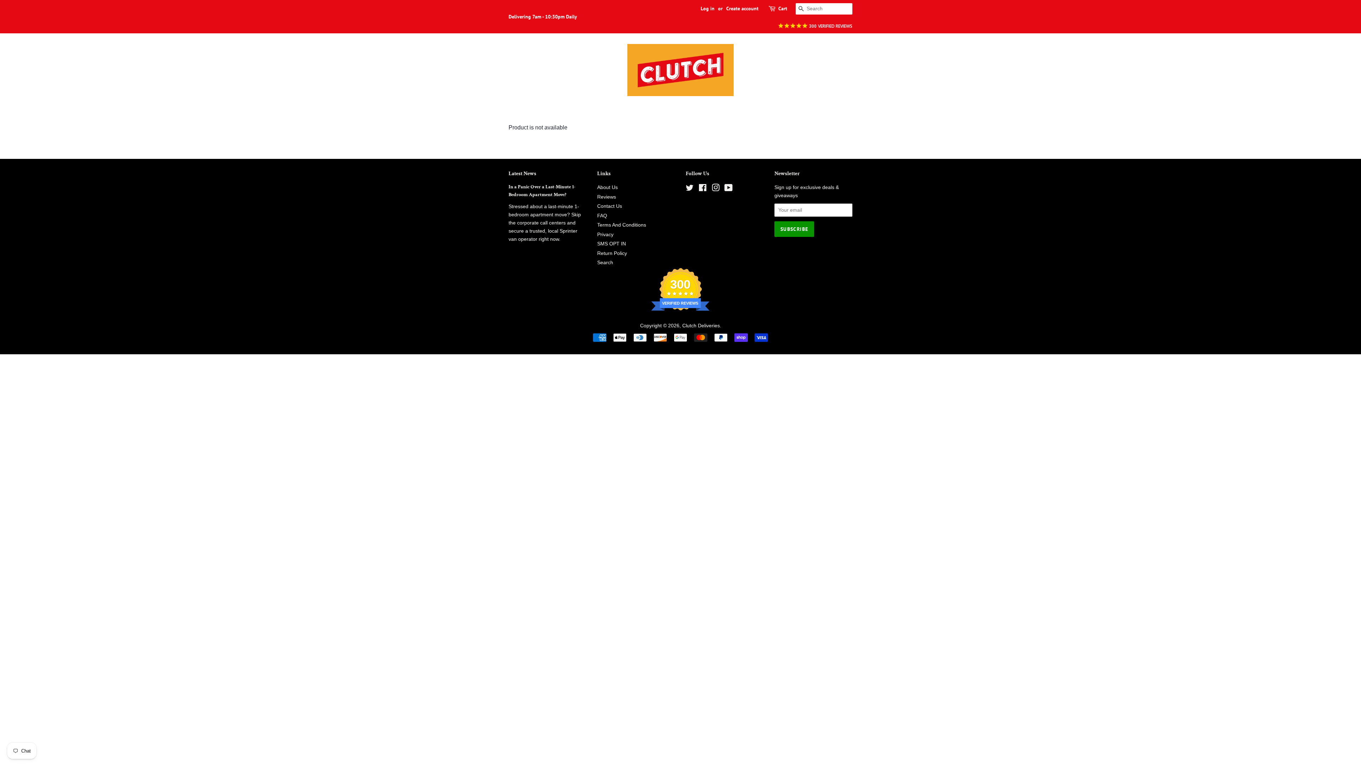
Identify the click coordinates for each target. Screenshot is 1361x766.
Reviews (606, 197)
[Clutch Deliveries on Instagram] (715, 189)
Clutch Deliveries (701, 325)
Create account (742, 8)
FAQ (602, 215)
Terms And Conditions (621, 225)
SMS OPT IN (611, 243)
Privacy (605, 234)
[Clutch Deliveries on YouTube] (728, 189)
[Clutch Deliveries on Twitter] (690, 189)
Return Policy (612, 253)
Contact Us (609, 206)
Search (605, 262)
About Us (607, 187)
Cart (782, 8)
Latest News (522, 173)
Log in (708, 8)
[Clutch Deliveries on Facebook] (703, 189)
